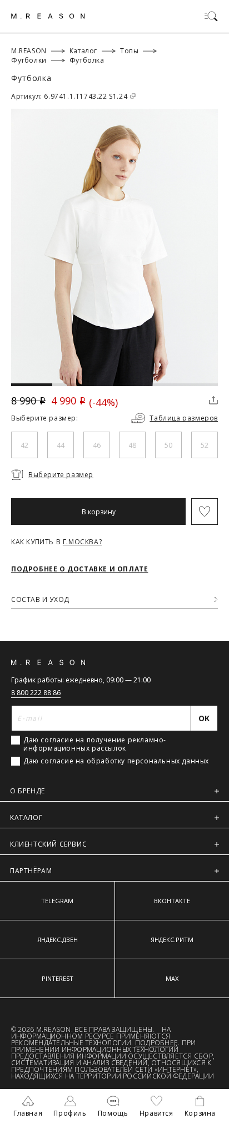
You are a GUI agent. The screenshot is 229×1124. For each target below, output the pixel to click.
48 (132, 445)
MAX (172, 978)
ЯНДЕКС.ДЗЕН (57, 939)
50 (168, 445)
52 (204, 445)
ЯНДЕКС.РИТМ (172, 939)
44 (60, 445)
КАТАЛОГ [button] (26, 817)
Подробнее (156, 1042)
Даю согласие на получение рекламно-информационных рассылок (94, 744)
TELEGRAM (57, 901)
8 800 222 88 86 (36, 692)
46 (97, 445)
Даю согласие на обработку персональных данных (116, 761)
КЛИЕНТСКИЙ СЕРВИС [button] (48, 844)
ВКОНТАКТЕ (172, 901)
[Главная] (48, 16)
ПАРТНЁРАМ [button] (31, 870)
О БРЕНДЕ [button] (27, 791)
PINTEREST (57, 978)
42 (24, 445)
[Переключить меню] (211, 16)
